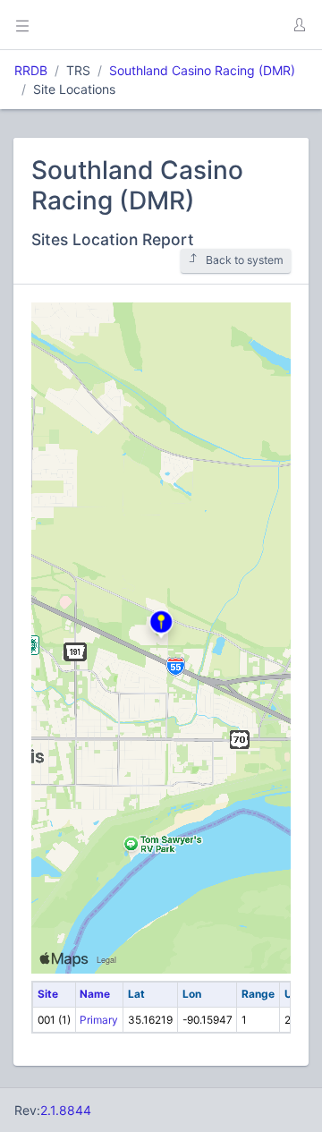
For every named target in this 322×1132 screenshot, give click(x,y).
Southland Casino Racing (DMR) (202, 70)
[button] (298, 25)
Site (48, 993)
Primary (99, 1019)
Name (95, 993)
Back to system (245, 260)
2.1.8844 (65, 1110)
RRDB (30, 70)
